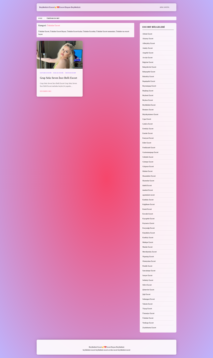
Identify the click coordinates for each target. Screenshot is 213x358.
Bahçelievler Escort (149, 67)
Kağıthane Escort (148, 204)
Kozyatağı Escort (148, 228)
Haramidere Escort (149, 176)
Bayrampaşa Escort (149, 86)
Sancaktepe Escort (148, 271)
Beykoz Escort (147, 100)
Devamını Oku (45, 91)
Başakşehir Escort (148, 81)
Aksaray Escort (147, 38)
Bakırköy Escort (148, 76)
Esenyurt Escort (148, 138)
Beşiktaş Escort (147, 91)
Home (40, 18)
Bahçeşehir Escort (148, 72)
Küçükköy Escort (148, 233)
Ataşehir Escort (147, 53)
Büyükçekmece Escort (150, 114)
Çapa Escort (146, 119)
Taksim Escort (147, 304)
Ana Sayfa (164, 7)
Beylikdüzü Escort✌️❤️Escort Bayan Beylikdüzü (59, 7)
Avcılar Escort (147, 57)
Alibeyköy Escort (148, 43)
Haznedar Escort (148, 181)
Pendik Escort (147, 266)
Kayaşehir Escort (148, 219)
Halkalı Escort (147, 171)
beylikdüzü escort (89, 350)
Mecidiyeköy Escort (149, 252)
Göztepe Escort (147, 162)
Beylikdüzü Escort (148, 105)
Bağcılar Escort (147, 62)
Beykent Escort (147, 95)
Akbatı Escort (147, 34)
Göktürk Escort (147, 157)
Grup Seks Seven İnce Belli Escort (58, 77)
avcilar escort (112, 350)
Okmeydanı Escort (149, 261)
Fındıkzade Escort (148, 147)
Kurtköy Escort (147, 237)
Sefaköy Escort (147, 280)
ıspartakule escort (148, 195)
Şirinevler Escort (148, 290)
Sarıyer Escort (147, 275)
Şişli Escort (146, 294)
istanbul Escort (147, 190)
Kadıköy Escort (147, 200)
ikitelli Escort (147, 185)
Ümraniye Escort (148, 313)
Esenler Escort (147, 133)
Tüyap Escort (147, 309)
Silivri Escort (147, 285)
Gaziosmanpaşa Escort (150, 152)
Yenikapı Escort (148, 323)
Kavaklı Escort (147, 214)
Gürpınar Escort (148, 166)
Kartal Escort (147, 209)
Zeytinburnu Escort (149, 328)
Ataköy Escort (147, 48)
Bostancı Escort (147, 110)
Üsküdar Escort (70, 73)
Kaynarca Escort (45, 73)
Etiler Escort (146, 143)
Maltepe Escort (147, 242)
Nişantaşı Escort (148, 256)
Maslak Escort (58, 73)
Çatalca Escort (147, 124)
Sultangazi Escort (148, 299)
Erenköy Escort (147, 129)
